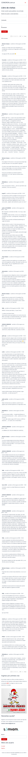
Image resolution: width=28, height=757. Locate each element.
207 (20, 36)
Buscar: (3, 734)
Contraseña (3, 20)
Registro (3, 748)
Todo (25, 36)
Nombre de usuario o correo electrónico (9, 13)
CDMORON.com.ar (8, 2)
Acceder (3, 746)
